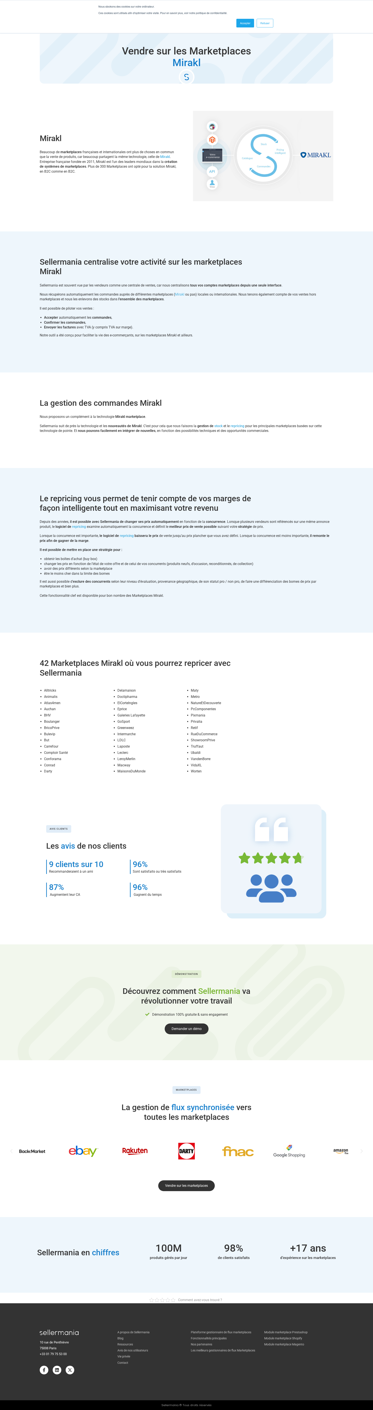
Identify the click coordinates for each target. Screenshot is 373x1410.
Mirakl (179, 294)
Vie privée (123, 1356)
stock (218, 426)
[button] (11, 1151)
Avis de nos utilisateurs (132, 1350)
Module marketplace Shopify (283, 1338)
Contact (122, 1362)
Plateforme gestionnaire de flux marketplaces (221, 1332)
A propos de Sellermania (133, 1332)
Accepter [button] (245, 23)
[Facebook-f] (44, 1370)
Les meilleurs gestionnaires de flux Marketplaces (223, 1350)
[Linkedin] (57, 1370)
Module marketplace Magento (284, 1344)
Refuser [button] (265, 23)
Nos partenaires (201, 1344)
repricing (237, 426)
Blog (120, 1338)
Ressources (125, 1344)
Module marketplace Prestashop (286, 1332)
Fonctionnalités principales (209, 1338)
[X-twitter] (70, 1370)
